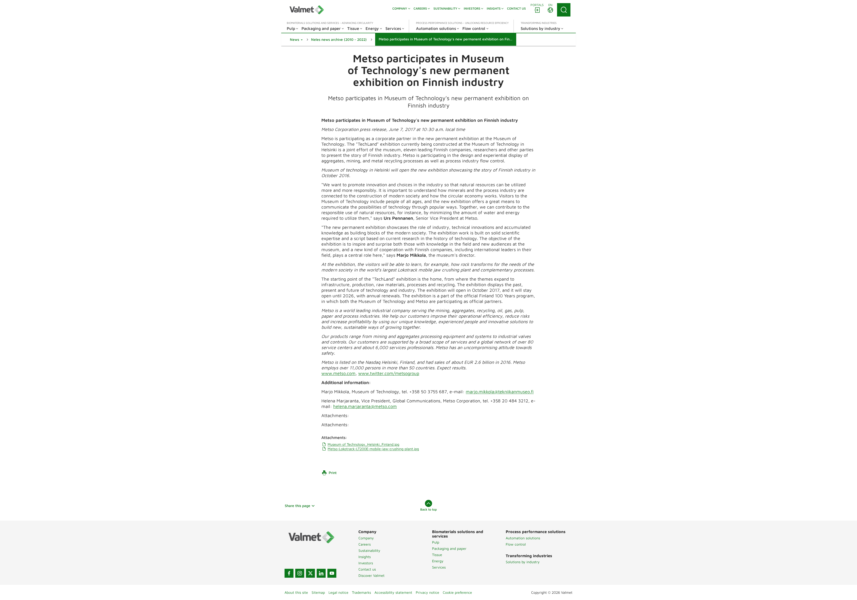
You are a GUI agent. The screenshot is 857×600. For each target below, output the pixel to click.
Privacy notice (427, 592)
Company (366, 538)
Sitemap (318, 592)
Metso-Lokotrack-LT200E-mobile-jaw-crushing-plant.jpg (373, 449)
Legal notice (338, 592)
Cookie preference (457, 592)
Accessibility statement (393, 592)
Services (439, 567)
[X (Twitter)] (310, 573)
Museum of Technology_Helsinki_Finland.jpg (363, 444)
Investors (365, 563)
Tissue (437, 555)
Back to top (428, 509)
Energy (437, 561)
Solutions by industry (523, 562)
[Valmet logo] (307, 10)
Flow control (516, 544)
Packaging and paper (449, 548)
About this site (296, 592)
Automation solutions (523, 538)
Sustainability (369, 550)
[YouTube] (331, 573)
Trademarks (361, 592)
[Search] (563, 10)
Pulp (435, 542)
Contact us (367, 569)
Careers (364, 544)
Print (333, 473)
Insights (364, 557)
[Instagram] (299, 573)
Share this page (297, 506)
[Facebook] (289, 573)
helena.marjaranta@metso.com (365, 406)
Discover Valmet (371, 575)
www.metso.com (338, 373)
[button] (296, 39)
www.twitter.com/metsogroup (388, 373)
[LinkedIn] (321, 573)
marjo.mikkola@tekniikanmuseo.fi (500, 391)
